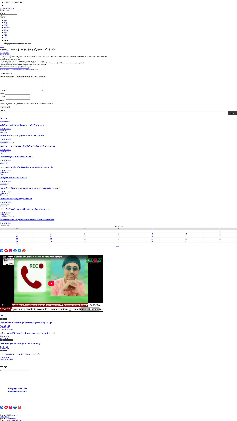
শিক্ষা (5, 37)
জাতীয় (5, 20)
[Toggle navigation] (0, 12)
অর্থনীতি (5, 22)
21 (152, 239)
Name (2, 93)
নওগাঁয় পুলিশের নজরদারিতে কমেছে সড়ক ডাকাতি (13, 178)
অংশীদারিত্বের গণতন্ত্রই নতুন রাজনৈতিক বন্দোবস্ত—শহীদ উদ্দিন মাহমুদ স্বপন (22, 125)
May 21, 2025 (4, 53)
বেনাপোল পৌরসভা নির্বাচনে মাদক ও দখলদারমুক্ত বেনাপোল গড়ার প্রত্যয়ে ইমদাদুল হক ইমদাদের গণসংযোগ (30, 188)
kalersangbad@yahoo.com (17, 391)
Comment (3, 90)
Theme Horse (11, 418)
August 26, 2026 (5, 129)
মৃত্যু (1, 205)
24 (17, 241)
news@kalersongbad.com (17, 390)
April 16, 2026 (4, 357)
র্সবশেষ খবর (3, 118)
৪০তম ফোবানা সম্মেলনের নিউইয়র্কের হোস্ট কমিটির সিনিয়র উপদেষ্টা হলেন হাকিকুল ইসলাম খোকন (27, 146)
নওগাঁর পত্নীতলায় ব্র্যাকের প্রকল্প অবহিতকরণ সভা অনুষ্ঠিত (16, 157)
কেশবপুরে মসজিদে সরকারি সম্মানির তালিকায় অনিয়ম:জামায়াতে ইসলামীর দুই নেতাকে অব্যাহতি (26, 167)
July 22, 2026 (4, 336)
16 (220, 236)
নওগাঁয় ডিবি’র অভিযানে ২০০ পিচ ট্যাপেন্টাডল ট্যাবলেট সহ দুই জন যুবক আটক (22, 136)
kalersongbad (4, 130)
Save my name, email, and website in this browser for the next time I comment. (27, 104)
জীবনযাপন (6, 30)
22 (186, 239)
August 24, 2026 (5, 213)
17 (17, 239)
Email (2, 97)
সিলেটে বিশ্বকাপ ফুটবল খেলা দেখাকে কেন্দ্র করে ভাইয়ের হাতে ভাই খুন (20, 344)
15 (186, 236)
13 (118, 236)
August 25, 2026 (5, 171)
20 (118, 239)
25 (51, 241)
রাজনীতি (5, 24)
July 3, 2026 (4, 347)
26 (84, 241)
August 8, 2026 (5, 326)
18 (51, 239)
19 (84, 239)
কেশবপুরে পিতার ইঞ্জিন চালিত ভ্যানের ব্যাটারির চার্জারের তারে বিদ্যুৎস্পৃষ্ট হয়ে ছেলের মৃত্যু (25, 209)
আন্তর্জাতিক (7, 27)
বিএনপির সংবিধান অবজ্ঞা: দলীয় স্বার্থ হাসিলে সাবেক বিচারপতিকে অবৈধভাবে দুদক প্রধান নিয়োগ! (27, 220)
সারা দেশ (6, 25)
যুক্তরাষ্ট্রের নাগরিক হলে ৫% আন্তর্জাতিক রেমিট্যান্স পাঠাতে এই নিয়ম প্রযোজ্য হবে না (20, 69)
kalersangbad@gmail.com (17, 388)
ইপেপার (5, 35)
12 (84, 236)
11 (51, 236)
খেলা (5, 29)
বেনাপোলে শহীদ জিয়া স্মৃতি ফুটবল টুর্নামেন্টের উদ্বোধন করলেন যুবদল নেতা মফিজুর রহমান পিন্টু (26, 323)
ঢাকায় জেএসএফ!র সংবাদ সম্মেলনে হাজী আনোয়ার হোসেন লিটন (14, 68)
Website (2, 100)
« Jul (117, 246)
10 (17, 236)
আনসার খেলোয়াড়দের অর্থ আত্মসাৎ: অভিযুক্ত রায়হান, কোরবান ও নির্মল (20, 354)
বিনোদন (5, 32)
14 (152, 236)
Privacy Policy (4, 417)
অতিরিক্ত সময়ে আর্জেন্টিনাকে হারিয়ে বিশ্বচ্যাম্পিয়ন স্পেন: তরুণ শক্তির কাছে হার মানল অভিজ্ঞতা (27, 333)
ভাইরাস (5, 34)
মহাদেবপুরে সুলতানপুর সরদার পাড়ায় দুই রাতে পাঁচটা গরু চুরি (17, 66)
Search (2, 13)
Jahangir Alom (4, 54)
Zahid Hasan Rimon (6, 359)
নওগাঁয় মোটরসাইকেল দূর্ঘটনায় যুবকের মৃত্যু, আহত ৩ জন (16, 199)
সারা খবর (7, 340)
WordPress (17, 420)
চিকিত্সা (1, 195)
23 (220, 239)
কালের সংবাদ (15, 415)
